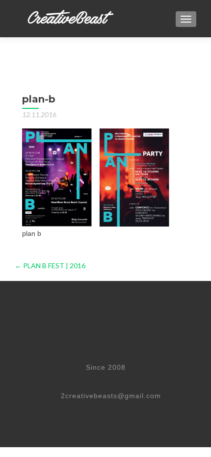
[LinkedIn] (100, 380)
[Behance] (122, 380)
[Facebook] (56, 380)
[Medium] (144, 380)
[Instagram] (165, 380)
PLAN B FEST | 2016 (50, 265)
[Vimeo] (78, 380)
